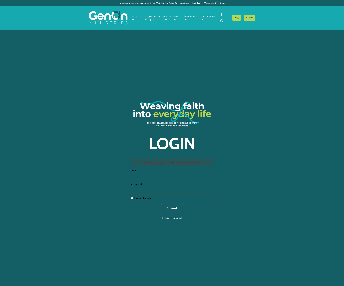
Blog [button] (236, 18)
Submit (172, 208)
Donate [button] (249, 18)
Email (134, 170)
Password (136, 184)
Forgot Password (172, 218)
